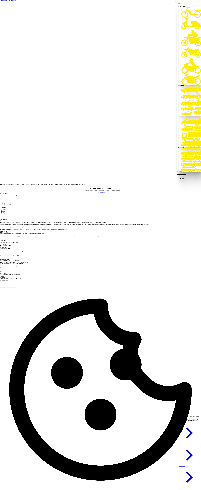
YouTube (3, 213)
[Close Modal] (179, 488)
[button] (100, 231)
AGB (3, 216)
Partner (3, 201)
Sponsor (3, 202)
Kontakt (178, 179)
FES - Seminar (181, 179)
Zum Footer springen (12, 0)
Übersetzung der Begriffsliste (7, 204)
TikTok (3, 212)
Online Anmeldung (180, 180)
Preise (180, 444)
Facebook (3, 210)
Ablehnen (14, 287)
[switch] (0, 231)
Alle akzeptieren (2, 287)
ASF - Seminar (181, 178)
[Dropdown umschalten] (180, 3)
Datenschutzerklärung (102, 288)
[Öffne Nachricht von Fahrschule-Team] (183, 413)
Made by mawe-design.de (196, 216)
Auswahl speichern (9, 287)
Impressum (19, 216)
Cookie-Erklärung (95, 288)
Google (3, 209)
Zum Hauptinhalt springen (4, 0)
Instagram (3, 211)
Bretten (180, 175)
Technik (3, 203)
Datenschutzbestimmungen (10, 216)
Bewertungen (4, 200)
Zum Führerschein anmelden (100, 192)
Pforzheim (181, 174)
